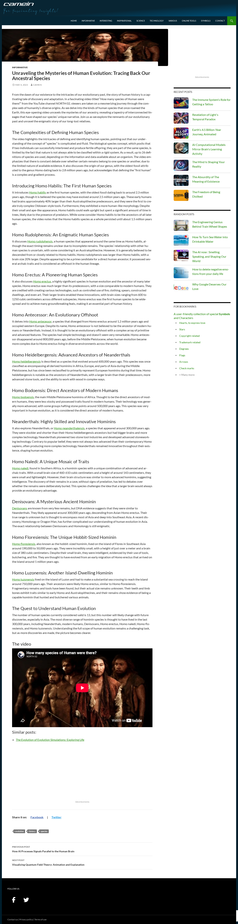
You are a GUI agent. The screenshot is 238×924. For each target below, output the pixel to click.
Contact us (12, 919)
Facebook (37, 817)
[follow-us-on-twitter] (26, 900)
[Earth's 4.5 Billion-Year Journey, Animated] (181, 133)
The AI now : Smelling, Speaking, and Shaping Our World (209, 256)
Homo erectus (42, 281)
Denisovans (19, 508)
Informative (88, 20)
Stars (182, 329)
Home (74, 20)
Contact (220, 20)
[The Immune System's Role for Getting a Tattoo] (181, 103)
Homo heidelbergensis (26, 361)
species (44, 831)
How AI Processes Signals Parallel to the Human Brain (43, 849)
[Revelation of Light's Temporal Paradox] (181, 118)
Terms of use (40, 919)
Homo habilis (37, 192)
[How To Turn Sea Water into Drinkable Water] (181, 240)
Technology (157, 20)
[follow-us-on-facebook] (13, 900)
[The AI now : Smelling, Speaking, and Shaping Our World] (181, 255)
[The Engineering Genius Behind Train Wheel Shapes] (181, 225)
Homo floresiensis (23, 544)
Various (172, 20)
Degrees (184, 348)
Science (140, 20)
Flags (182, 355)
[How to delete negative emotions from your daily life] (181, 272)
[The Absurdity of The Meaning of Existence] (181, 180)
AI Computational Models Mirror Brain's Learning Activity (209, 149)
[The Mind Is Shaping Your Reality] (181, 165)
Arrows (183, 361)
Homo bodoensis (23, 397)
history (32, 831)
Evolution (19, 831)
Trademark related (189, 342)
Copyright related (189, 335)
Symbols (205, 20)
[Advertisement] (82, 773)
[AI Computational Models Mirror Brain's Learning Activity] (181, 148)
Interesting (106, 20)
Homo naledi (20, 468)
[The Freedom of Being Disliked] (181, 195)
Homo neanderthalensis (69, 428)
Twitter (57, 817)
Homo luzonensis (23, 579)
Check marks (186, 368)
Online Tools (189, 20)
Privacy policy (26, 919)
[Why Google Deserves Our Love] (181, 287)
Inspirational (124, 20)
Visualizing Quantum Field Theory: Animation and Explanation (48, 862)
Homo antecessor (40, 321)
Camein (37, 84)
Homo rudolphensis (40, 241)
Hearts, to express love (192, 322)
